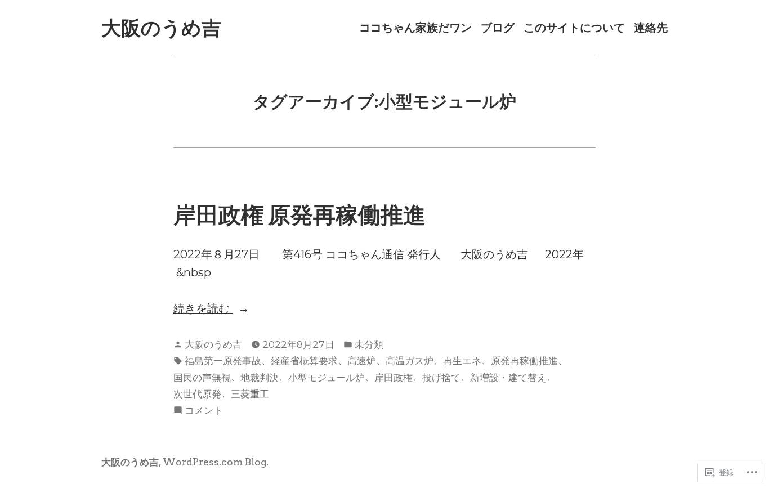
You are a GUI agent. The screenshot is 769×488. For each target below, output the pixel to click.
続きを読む (203, 309)
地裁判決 (259, 377)
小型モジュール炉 (326, 377)
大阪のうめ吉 (161, 28)
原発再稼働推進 (524, 360)
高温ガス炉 (409, 360)
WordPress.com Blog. (216, 462)
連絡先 (651, 28)
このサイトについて (574, 28)
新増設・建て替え (508, 377)
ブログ (498, 28)
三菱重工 (250, 394)
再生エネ (462, 360)
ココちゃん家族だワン (415, 28)
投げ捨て (441, 377)
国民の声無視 (202, 377)
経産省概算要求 (304, 360)
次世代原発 (197, 394)
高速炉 (361, 360)
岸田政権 (393, 377)
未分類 (369, 344)
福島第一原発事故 (223, 360)
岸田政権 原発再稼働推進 (299, 215)
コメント (204, 411)
